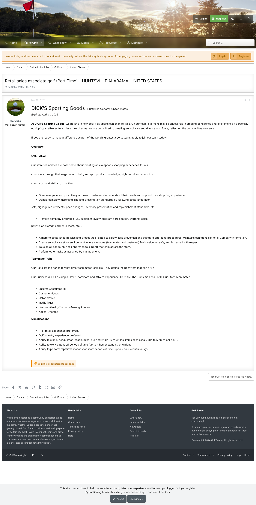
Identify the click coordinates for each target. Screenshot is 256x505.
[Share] (245, 100)
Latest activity (137, 422)
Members (137, 42)
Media (85, 42)
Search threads (138, 431)
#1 (250, 100)
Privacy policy (75, 431)
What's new (60, 42)
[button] (41, 42)
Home (13, 42)
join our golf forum (228, 417)
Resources (110, 42)
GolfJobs (12, 87)
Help (70, 435)
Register (134, 435)
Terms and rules (76, 426)
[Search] (249, 19)
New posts (135, 426)
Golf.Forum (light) (18, 455)
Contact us (74, 422)
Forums (33, 42)
